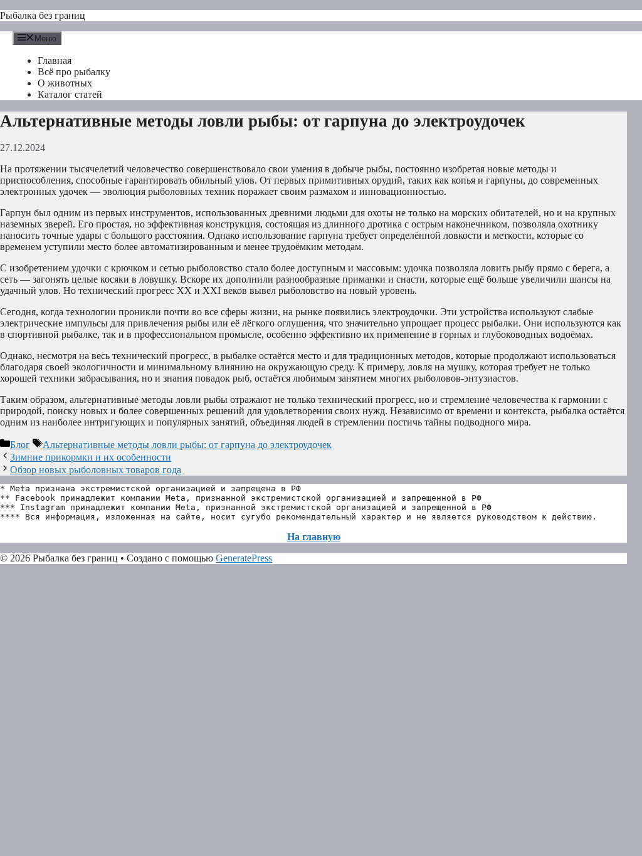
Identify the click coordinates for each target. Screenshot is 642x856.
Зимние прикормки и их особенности (90, 457)
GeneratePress (244, 558)
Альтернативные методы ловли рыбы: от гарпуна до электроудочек (187, 444)
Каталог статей (70, 94)
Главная (54, 60)
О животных (65, 83)
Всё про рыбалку (74, 71)
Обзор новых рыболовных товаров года (95, 469)
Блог (20, 444)
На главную (313, 536)
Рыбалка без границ (42, 15)
